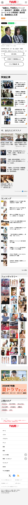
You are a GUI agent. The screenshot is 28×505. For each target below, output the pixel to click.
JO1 (11, 410)
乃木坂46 (13, 407)
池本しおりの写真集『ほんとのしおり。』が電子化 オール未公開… (17, 215)
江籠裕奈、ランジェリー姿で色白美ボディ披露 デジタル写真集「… (18, 248)
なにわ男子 (5, 407)
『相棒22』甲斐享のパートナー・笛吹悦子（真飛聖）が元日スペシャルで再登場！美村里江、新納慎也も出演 (14, 421)
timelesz (5, 404)
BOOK (4, 466)
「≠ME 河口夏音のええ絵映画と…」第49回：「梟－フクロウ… (18, 235)
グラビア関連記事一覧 (14, 64)
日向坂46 (5, 410)
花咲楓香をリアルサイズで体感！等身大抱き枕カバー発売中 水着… (18, 202)
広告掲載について (4, 483)
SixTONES (12, 404)
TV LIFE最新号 (6, 470)
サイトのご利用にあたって (6, 479)
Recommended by (18, 191)
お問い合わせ (17, 483)
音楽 (4, 446)
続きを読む (14, 54)
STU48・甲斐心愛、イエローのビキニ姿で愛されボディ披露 (18, 255)
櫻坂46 (20, 407)
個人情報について (18, 479)
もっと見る (24, 270)
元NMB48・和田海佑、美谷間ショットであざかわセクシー (18, 261)
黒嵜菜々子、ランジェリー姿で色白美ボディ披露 (18, 241)
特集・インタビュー (7, 458)
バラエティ (5, 438)
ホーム (2, 418)
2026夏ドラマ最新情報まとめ (14, 59)
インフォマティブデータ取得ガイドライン (9, 486)
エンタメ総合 (6, 454)
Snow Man (21, 404)
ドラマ (6, 418)
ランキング (5, 462)
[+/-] (25, 455)
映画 (4, 450)
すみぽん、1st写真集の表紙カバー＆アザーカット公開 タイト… (18, 228)
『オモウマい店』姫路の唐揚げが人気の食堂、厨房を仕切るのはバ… (18, 222)
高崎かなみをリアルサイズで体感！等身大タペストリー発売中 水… (18, 208)
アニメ (4, 442)
